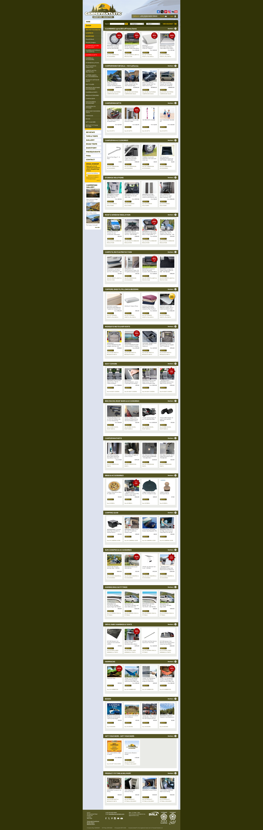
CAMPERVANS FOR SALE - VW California (93, 51)
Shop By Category (91, 42)
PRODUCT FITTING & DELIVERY (92, 126)
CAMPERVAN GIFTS (91, 55)
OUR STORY (91, 148)
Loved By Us (89, 33)
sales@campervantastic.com (116, 814)
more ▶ (97, 227)
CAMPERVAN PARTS (91, 92)
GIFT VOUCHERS (90, 122)
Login (172, 16)
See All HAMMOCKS (112, 689)
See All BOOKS (111, 726)
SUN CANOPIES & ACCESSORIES (91, 102)
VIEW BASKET (168, 24)
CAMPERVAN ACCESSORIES (90, 58)
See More (171, 29)
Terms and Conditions (93, 821)
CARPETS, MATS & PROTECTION (91, 71)
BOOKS (88, 119)
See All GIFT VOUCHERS (114, 764)
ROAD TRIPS (91, 144)
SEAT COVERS (90, 84)
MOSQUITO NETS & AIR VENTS (92, 80)
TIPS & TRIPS (92, 136)
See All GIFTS (111, 131)
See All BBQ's (111, 503)
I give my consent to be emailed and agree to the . (92, 177)
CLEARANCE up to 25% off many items (92, 46)
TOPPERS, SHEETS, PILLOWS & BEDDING (92, 75)
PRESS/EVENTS (93, 152)
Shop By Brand (90, 39)
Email (162, 16)
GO (126, 24)
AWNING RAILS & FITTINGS (90, 107)
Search (107, 24)
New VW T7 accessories (93, 30)
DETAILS (110, 52)
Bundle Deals (90, 36)
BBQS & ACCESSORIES (92, 95)
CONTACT (90, 159)
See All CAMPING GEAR (113, 540)
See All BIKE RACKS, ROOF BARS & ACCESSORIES (112, 429)
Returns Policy (91, 824)
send (98, 180)
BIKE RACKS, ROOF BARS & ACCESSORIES (93, 88)
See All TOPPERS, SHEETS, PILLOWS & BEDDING (147, 56)
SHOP (88, 25)
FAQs (88, 155)
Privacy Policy (92, 178)
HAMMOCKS (89, 116)
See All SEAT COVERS (113, 391)
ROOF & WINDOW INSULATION (91, 66)
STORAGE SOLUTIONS (92, 63)
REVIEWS (90, 132)
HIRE (88, 21)
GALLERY (90, 140)
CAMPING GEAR (90, 98)
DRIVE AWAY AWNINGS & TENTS (93, 111)
